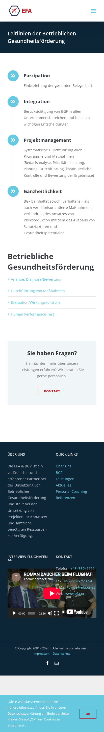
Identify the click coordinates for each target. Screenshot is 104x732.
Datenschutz (61, 653)
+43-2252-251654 (77, 581)
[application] (35, 593)
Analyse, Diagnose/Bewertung (36, 279)
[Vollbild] (56, 613)
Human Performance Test (32, 314)
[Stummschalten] (50, 613)
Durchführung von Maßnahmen (38, 290)
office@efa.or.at (81, 587)
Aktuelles (63, 485)
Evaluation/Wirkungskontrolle (36, 302)
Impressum (41, 653)
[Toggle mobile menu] (93, 11)
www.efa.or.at (77, 593)
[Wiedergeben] (14, 613)
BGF (59, 472)
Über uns (63, 466)
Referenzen (65, 497)
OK (88, 713)
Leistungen (65, 478)
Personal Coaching (71, 491)
